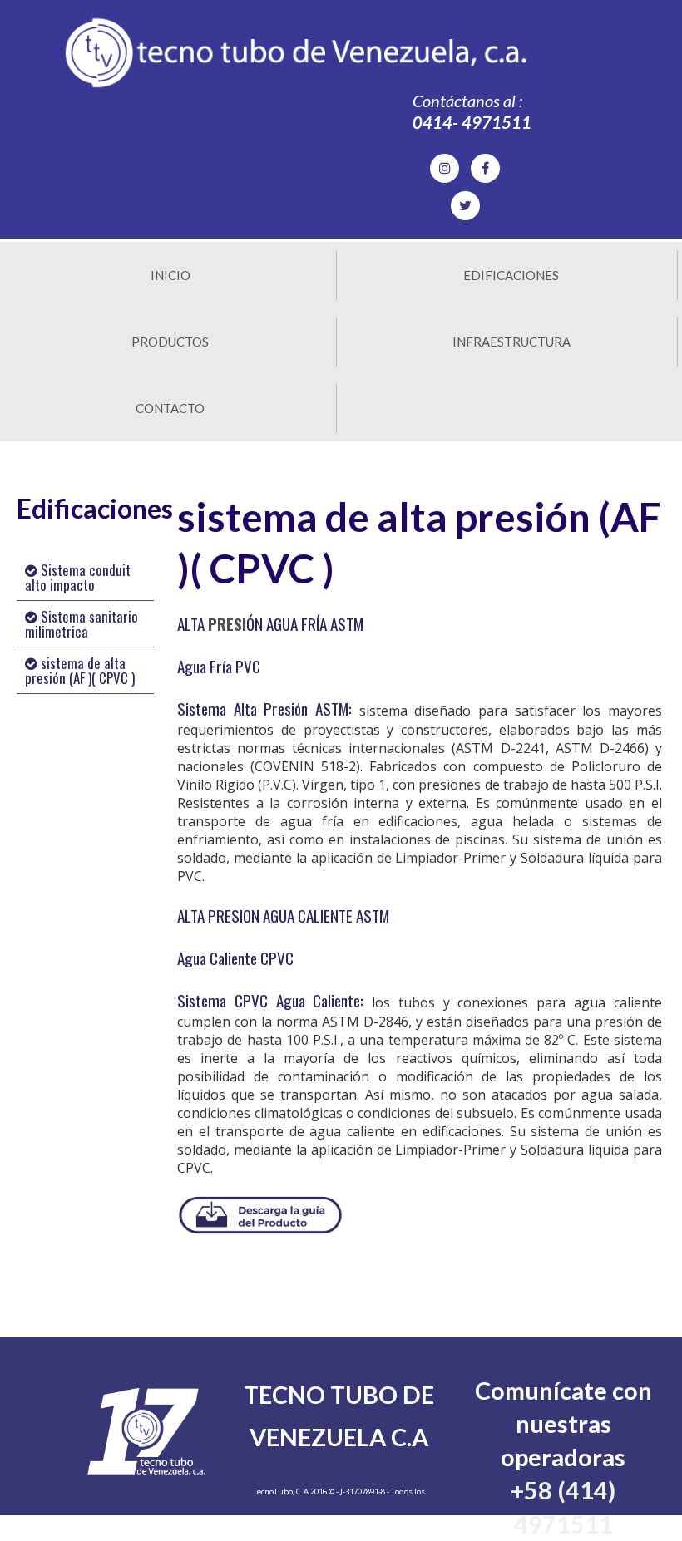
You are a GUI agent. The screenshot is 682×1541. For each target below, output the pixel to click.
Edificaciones (511, 275)
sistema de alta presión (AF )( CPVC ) (80, 670)
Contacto (170, 408)
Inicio (170, 275)
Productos (170, 341)
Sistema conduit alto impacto (78, 577)
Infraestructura (511, 341)
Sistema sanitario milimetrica (81, 624)
